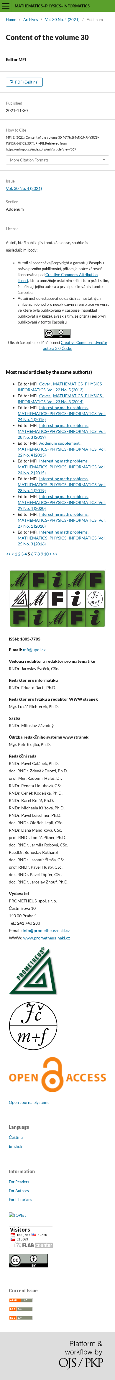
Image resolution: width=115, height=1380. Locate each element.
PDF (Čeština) (26, 82)
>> (55, 553)
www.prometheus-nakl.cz (46, 937)
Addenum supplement (59, 443)
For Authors (19, 1190)
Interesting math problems (63, 407)
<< (8, 553)
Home (11, 19)
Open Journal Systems (29, 1102)
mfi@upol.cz (34, 649)
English (15, 1146)
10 (46, 553)
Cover (45, 383)
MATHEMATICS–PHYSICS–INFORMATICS (52, 6)
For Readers (19, 1181)
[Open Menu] (6, 6)
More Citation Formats (29, 160)
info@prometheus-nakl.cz (46, 930)
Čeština (16, 1137)
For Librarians (20, 1199)
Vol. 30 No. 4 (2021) (62, 19)
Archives (30, 19)
